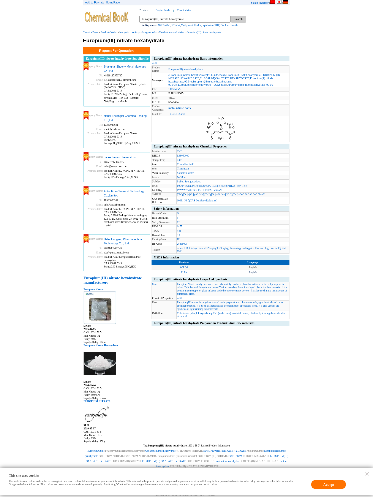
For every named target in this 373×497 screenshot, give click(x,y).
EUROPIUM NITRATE (97, 401)
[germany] (285, 2)
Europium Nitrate (93, 289)
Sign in (254, 2)
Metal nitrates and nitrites (172, 32)
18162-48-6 (164, 25)
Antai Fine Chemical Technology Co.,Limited (124, 193)
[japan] (279, 2)
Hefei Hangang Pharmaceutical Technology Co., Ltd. (123, 241)
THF (217, 25)
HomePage (113, 2)
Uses (154, 62)
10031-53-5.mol (176, 114)
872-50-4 (175, 25)
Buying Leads (163, 10)
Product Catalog (109, 32)
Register (264, 2)
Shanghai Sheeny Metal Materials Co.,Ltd (125, 69)
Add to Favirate (94, 2)
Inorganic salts (149, 32)
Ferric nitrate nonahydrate (228, 461)
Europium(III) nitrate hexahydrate (204, 32)
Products (144, 10)
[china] (272, 2)
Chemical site (184, 10)
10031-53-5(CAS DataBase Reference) (197, 200)
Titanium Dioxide (229, 25)
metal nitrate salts (179, 108)
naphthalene (208, 25)
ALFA (183, 272)
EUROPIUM (235, 455)
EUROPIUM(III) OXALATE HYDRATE (164, 461)
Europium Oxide (95, 450)
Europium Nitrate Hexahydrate (101, 345)
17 (178, 222)
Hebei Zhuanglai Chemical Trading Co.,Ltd (125, 118)
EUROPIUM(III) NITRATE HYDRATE (224, 450)
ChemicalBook (90, 32)
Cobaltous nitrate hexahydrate (160, 450)
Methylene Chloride (191, 25)
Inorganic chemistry (129, 32)
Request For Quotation (116, 50)
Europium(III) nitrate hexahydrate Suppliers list (117, 58)
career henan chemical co (120, 157)
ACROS (183, 267)
